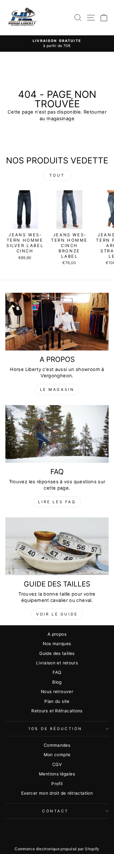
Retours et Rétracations (56, 710)
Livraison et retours (57, 662)
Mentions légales (57, 773)
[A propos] (57, 321)
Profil (56, 783)
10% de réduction (55, 729)
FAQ (57, 672)
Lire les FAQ (57, 501)
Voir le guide (57, 614)
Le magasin (57, 389)
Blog (56, 682)
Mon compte (57, 754)
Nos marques (57, 643)
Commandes (57, 745)
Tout (57, 175)
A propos (57, 634)
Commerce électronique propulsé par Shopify (57, 848)
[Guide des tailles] (57, 546)
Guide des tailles (56, 653)
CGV (57, 764)
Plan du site (56, 701)
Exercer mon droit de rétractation (57, 793)
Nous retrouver (57, 691)
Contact (55, 811)
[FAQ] (57, 434)
